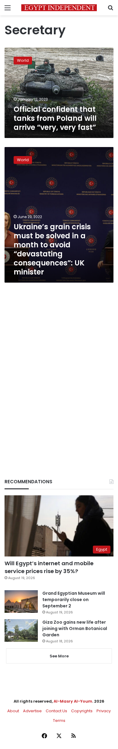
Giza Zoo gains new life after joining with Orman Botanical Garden (74, 628)
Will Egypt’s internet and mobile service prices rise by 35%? (49, 567)
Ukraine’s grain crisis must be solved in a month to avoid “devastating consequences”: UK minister (52, 249)
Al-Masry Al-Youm (73, 701)
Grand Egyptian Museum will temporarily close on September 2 (73, 599)
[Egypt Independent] (59, 7)
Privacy (104, 711)
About (13, 711)
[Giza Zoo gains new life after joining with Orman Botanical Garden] (21, 630)
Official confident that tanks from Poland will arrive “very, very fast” (55, 118)
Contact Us (56, 711)
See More (59, 656)
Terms (59, 720)
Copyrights (82, 711)
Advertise (32, 711)
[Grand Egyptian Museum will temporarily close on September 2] (21, 601)
